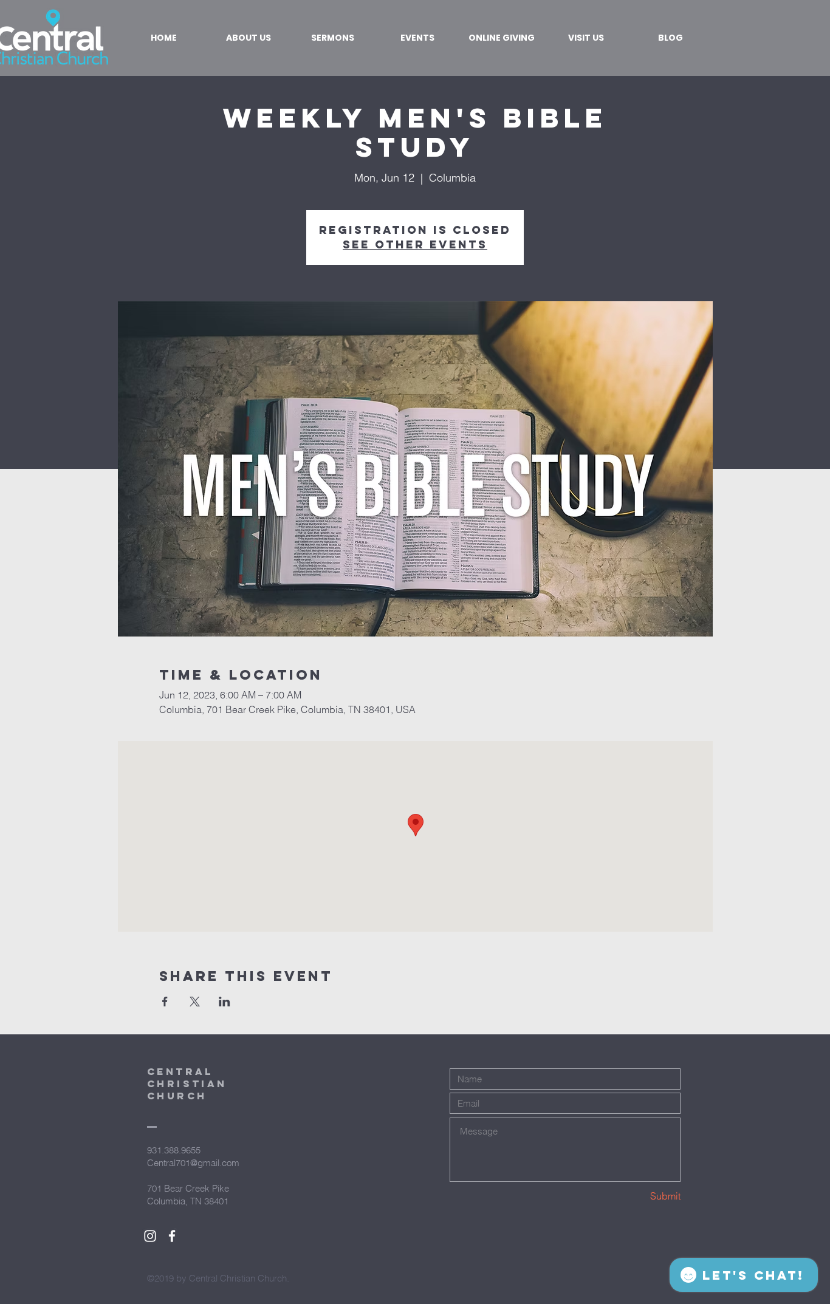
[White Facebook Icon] (172, 1236)
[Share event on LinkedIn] (224, 1001)
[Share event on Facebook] (165, 1001)
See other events (415, 244)
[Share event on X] (195, 1001)
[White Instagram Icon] (150, 1236)
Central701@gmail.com (193, 1163)
